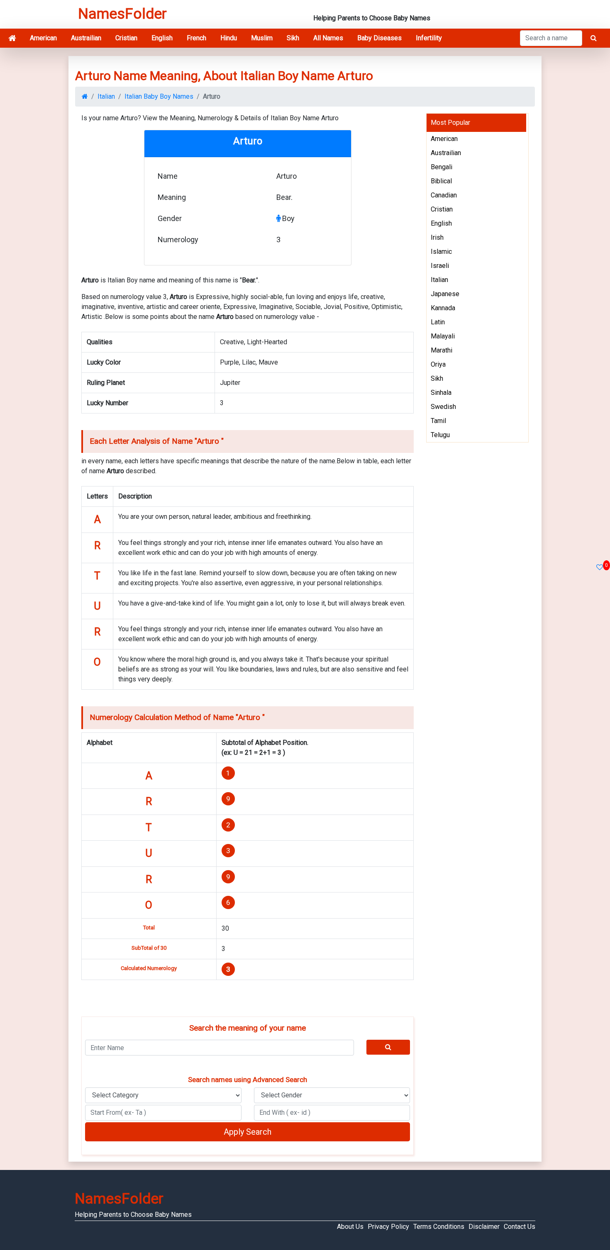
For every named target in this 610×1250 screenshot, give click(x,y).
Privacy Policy (388, 1227)
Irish (437, 237)
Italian (106, 96)
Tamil (438, 421)
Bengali (441, 167)
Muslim (262, 38)
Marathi (441, 350)
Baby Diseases (379, 38)
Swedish (443, 407)
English (162, 38)
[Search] (388, 1047)
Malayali (443, 336)
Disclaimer (484, 1227)
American (43, 38)
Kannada (443, 308)
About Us (350, 1227)
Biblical (441, 181)
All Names (328, 38)
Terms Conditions (438, 1227)
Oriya (438, 364)
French (196, 38)
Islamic (441, 251)
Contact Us (519, 1227)
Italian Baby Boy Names (158, 96)
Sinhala (441, 392)
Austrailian (86, 38)
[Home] (12, 38)
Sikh (293, 38)
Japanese (445, 294)
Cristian (126, 38)
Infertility (429, 38)
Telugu (440, 435)
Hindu (228, 38)
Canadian (444, 195)
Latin (438, 322)
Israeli (440, 266)
